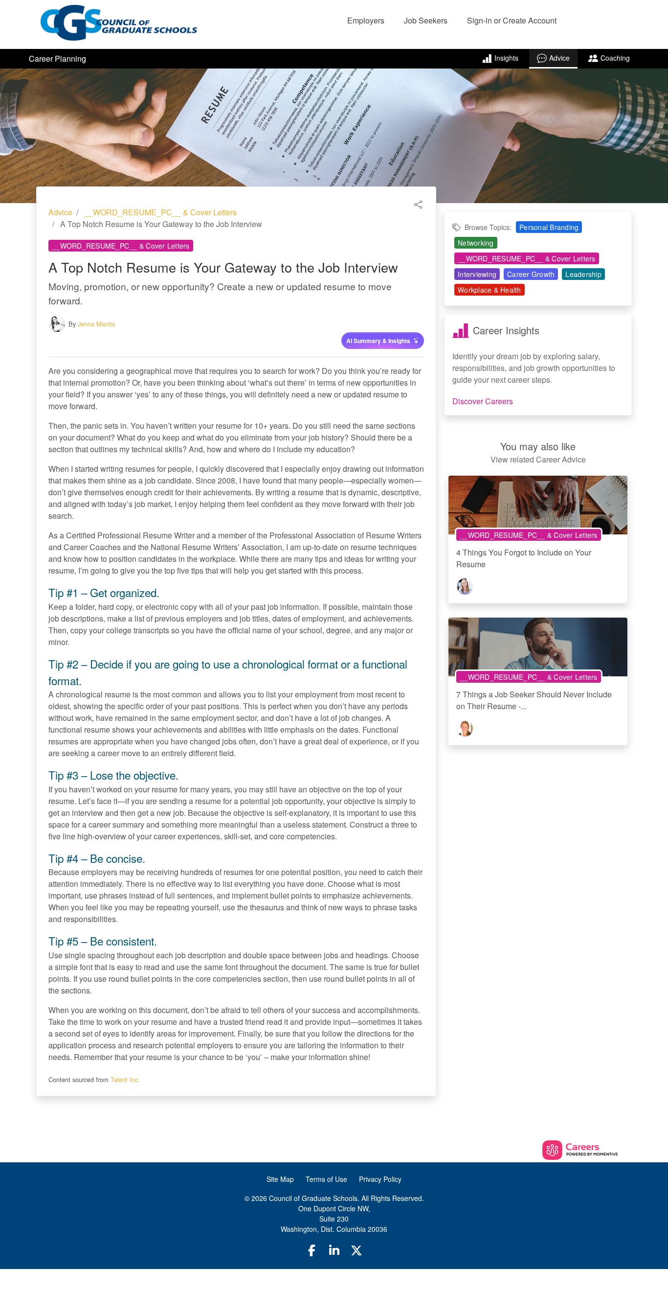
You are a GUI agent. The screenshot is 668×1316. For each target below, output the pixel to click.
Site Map (280, 1179)
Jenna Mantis (96, 323)
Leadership (583, 274)
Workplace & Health (489, 290)
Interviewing (477, 274)
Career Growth (531, 274)
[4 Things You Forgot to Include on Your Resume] (537, 508)
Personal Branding (549, 227)
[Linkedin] (334, 1250)
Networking (476, 243)
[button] (418, 203)
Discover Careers (482, 401)
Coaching (615, 58)
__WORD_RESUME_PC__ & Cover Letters (160, 212)
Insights (506, 58)
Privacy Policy (380, 1179)
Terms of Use (326, 1179)
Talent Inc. (125, 1079)
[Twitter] (356, 1250)
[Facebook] (312, 1250)
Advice (559, 58)
